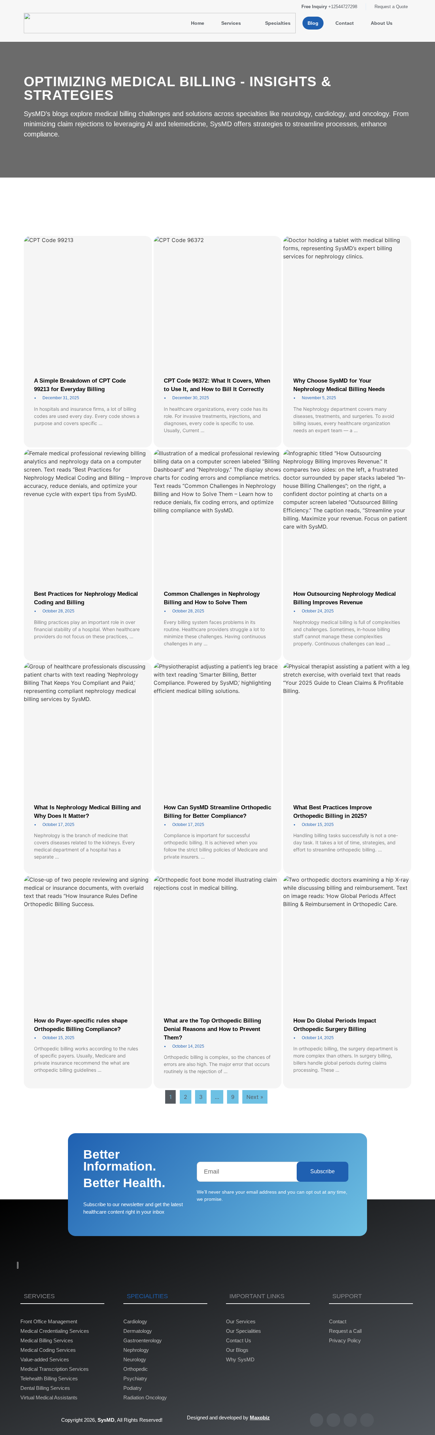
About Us (382, 23)
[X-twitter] (317, 1420)
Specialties (278, 23)
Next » (254, 1096)
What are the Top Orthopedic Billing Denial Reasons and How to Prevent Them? (212, 1029)
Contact (344, 23)
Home (197, 23)
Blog (313, 23)
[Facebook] (333, 1420)
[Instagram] (367, 1420)
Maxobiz (260, 1417)
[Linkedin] (350, 1420)
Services (231, 23)
